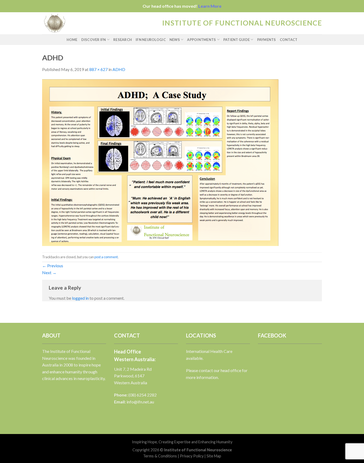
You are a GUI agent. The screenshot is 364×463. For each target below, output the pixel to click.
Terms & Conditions (160, 456)
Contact (289, 39)
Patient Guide (236, 39)
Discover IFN (93, 39)
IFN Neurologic (151, 39)
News (174, 39)
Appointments (201, 39)
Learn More (209, 6)
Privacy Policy (192, 456)
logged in (80, 298)
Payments (266, 39)
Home (72, 39)
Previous (52, 265)
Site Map (214, 456)
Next (49, 272)
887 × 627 (98, 69)
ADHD (118, 69)
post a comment (106, 257)
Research (122, 39)
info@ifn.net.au (140, 401)
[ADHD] (160, 161)
